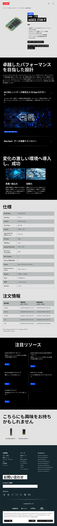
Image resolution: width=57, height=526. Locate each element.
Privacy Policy (34, 516)
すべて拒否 (31, 520)
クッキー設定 (7, 520)
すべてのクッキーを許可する (44, 520)
